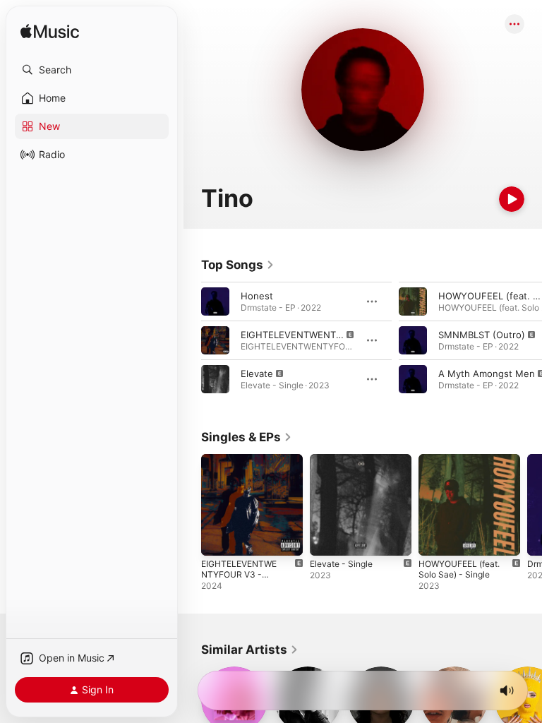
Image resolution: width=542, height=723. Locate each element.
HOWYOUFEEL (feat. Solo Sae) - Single (459, 569)
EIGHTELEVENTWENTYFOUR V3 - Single (239, 574)
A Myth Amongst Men (486, 373)
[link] (238, 265)
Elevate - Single (341, 563)
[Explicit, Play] (215, 340)
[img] (49, 32)
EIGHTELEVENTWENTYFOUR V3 (312, 334)
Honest (257, 295)
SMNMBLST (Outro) (481, 334)
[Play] (511, 199)
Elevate (257, 373)
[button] (92, 70)
